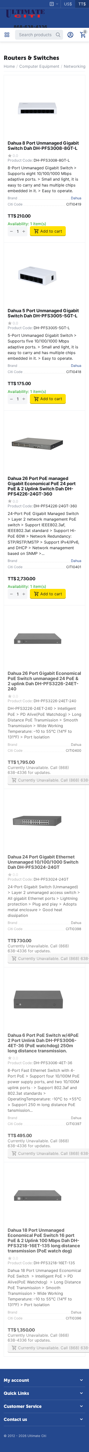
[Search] (58, 35)
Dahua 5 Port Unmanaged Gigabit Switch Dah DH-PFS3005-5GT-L (43, 313)
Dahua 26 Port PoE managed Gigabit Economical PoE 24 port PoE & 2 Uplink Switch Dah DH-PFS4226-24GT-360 (42, 486)
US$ (68, 3)
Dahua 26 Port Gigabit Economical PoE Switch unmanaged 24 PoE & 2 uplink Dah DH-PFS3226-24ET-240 (44, 681)
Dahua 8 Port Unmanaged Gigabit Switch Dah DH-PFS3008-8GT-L (43, 145)
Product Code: (20, 160)
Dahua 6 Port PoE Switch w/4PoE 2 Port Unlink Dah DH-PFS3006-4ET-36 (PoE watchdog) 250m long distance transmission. (43, 1043)
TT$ (82, 3)
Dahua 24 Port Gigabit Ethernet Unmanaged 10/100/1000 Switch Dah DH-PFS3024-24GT (43, 862)
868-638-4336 (30, 27)
